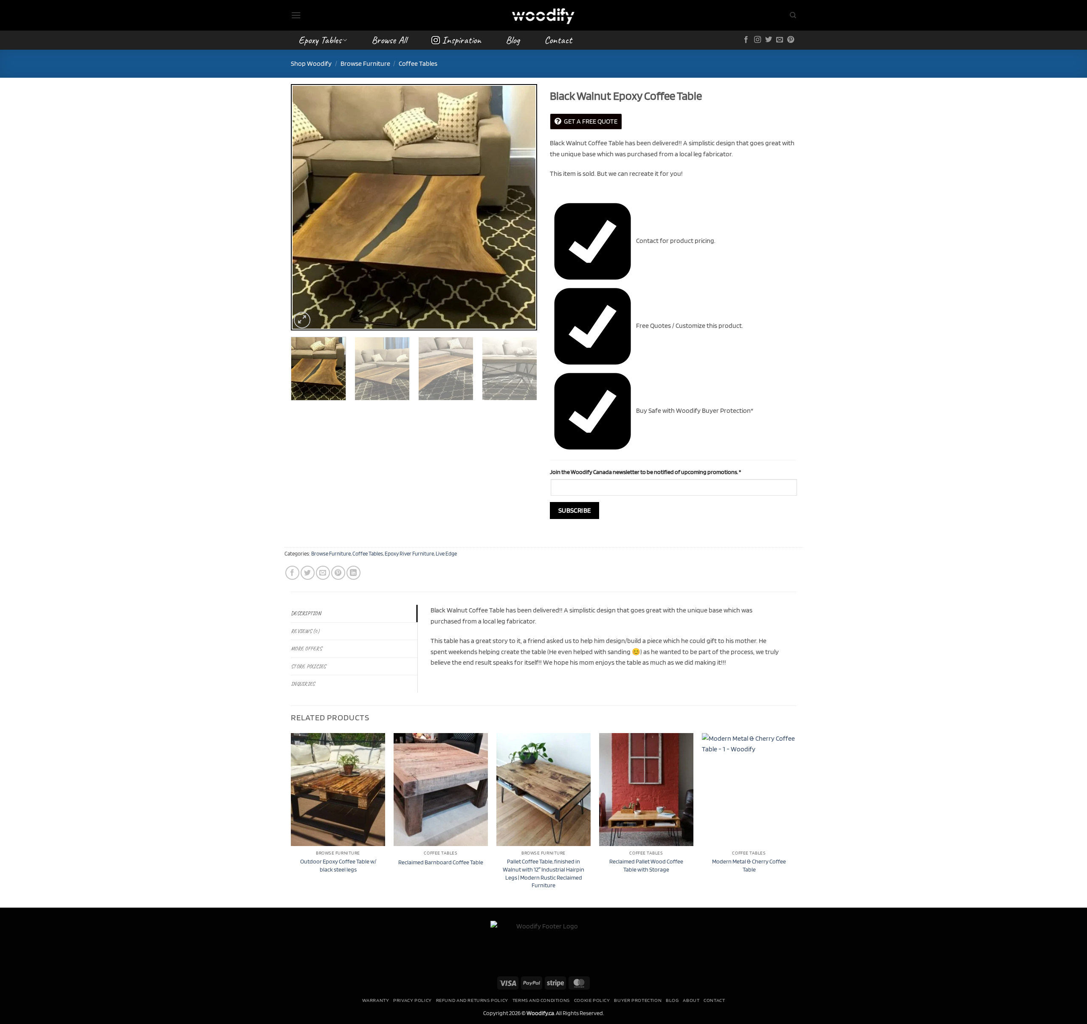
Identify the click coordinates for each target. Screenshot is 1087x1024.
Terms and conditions (541, 1000)
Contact (558, 40)
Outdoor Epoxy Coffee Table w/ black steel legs (338, 865)
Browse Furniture (365, 63)
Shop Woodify (311, 63)
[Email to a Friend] (323, 573)
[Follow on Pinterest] (790, 40)
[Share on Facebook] (292, 573)
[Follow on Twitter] (768, 40)
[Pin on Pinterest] (338, 573)
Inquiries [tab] (303, 683)
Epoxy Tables (320, 40)
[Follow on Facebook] (746, 40)
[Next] (521, 207)
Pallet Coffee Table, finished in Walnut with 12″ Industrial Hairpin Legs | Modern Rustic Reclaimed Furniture (543, 873)
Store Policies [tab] (308, 666)
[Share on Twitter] (308, 573)
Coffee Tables (418, 63)
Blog (513, 40)
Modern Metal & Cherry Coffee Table (749, 865)
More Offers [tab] (306, 648)
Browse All (389, 40)
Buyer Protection (638, 1000)
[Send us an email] (779, 40)
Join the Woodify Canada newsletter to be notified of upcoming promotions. (645, 471)
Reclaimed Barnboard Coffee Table (440, 862)
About (691, 1000)
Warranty (375, 1000)
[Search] (793, 15)
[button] (296, 15)
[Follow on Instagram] (757, 40)
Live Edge (446, 553)
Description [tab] (306, 613)
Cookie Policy (592, 1000)
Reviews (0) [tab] (305, 631)
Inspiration (461, 40)
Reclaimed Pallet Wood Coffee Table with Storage (646, 865)
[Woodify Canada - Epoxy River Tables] (543, 15)
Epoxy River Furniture (409, 553)
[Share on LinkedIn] (353, 573)
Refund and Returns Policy (472, 1000)
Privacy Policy (412, 1000)
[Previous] (306, 207)
